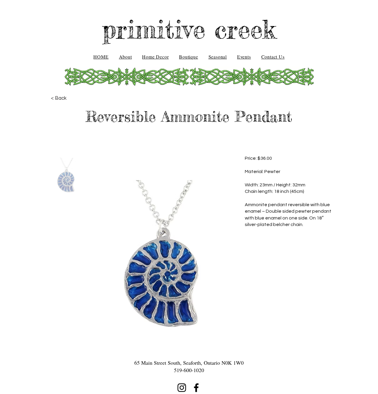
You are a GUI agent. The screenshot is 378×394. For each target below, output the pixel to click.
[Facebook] (196, 387)
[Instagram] (182, 387)
